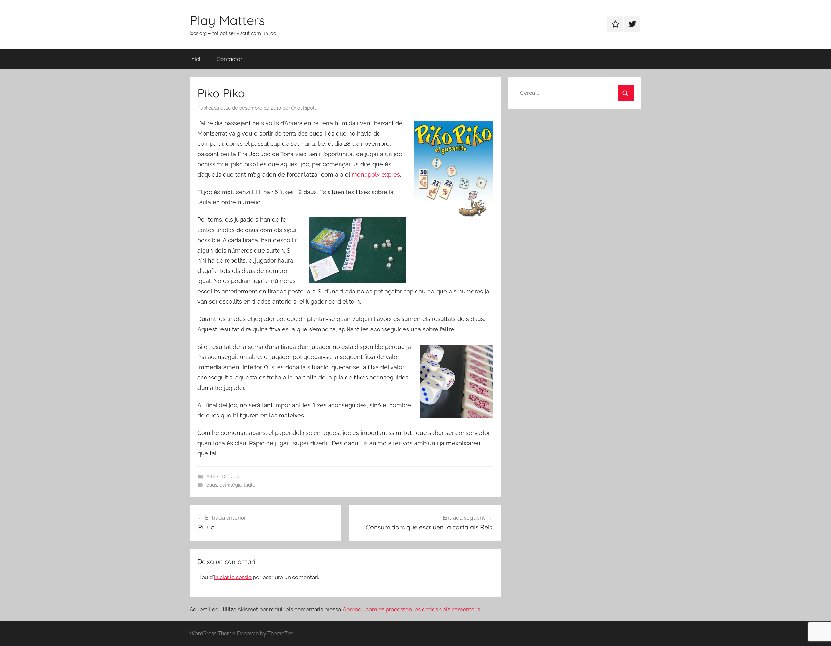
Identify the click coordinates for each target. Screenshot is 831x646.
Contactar (229, 59)
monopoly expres (376, 174)
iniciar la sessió (233, 577)
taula (249, 485)
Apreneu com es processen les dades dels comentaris (411, 609)
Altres (212, 476)
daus (211, 485)
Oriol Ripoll (303, 108)
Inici (195, 59)
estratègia (230, 485)
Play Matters (227, 20)
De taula (231, 476)
